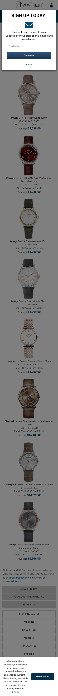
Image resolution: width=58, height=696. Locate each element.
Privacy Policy (14, 688)
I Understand (42, 676)
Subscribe (29, 55)
